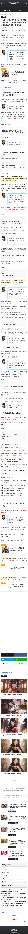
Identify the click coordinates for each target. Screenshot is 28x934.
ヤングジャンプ (5, 672)
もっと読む (14, 780)
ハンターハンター (7, 10)
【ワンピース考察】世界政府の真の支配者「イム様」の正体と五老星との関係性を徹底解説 (17, 806)
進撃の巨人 (21, 10)
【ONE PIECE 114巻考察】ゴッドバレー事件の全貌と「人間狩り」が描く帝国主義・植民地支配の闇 (17, 841)
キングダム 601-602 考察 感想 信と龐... (12, 773)
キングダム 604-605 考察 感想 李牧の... (12, 715)
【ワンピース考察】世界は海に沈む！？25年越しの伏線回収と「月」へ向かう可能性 (17, 829)
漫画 (3, 878)
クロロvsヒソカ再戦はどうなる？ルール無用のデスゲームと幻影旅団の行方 (17, 817)
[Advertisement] (14, 608)
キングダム (21, 8)
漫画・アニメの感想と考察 (14, 927)
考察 (11, 672)
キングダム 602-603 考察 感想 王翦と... (12, 755)
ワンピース (7, 8)
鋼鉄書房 (14, 4)
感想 (9, 672)
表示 (9, 87)
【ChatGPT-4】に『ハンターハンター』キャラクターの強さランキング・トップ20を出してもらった (17, 853)
